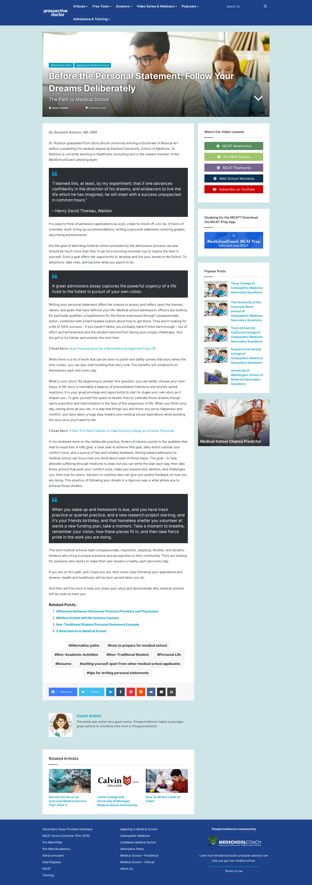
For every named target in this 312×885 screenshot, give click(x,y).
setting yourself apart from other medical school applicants (131, 664)
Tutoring (48, 875)
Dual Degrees (51, 862)
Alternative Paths (61, 65)
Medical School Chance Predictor (230, 441)
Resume (64, 664)
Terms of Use (234, 871)
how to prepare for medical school (138, 645)
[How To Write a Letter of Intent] (167, 781)
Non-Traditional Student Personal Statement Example (97, 624)
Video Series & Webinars (155, 6)
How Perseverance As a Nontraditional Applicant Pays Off (112, 348)
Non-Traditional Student (129, 654)
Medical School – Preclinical (139, 855)
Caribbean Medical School (138, 842)
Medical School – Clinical (137, 862)
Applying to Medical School (92, 65)
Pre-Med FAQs (52, 842)
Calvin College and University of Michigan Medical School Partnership (117, 801)
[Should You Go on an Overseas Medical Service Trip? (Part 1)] (70, 781)
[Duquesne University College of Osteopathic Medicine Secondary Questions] (216, 355)
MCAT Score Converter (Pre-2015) (66, 835)
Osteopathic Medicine (135, 835)
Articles (79, 6)
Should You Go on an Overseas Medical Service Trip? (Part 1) (67, 801)
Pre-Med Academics (56, 849)
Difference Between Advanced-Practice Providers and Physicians (107, 611)
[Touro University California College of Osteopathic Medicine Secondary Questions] (216, 334)
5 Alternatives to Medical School (81, 631)
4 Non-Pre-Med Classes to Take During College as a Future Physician (121, 431)
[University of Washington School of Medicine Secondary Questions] (216, 376)
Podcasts (189, 6)
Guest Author (60, 107)
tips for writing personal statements (119, 673)
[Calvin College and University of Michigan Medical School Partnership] (118, 781)
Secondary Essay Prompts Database (67, 829)
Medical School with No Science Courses (87, 618)
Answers (122, 6)
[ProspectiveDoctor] (56, 13)
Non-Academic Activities (77, 654)
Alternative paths (85, 645)
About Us (126, 868)
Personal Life (170, 654)
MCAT (46, 868)
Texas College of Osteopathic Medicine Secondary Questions (247, 287)
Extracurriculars (53, 855)
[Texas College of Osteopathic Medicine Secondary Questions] (216, 289)
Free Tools (101, 6)
